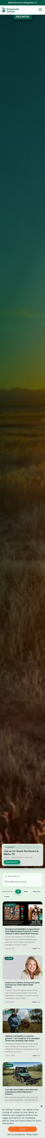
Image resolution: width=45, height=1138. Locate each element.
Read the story (12, 862)
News (26, 892)
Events (7, 897)
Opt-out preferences (16, 1134)
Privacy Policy (25, 1120)
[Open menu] (40, 10)
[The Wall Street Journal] (15, 881)
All (18, 891)
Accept (23, 1129)
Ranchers (37, 892)
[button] (41, 1106)
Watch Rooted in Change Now (21, 3)
